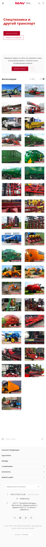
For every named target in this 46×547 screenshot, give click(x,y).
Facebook (20, 517)
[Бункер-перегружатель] (34, 123)
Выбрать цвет (7, 477)
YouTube (31, 517)
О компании (7, 466)
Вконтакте (15, 517)
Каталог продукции (10, 450)
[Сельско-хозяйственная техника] (34, 140)
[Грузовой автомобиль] (11, 123)
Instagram (25, 517)
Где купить (6, 455)
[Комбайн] (34, 90)
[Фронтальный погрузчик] (11, 272)
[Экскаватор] (34, 272)
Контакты (6, 472)
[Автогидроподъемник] (11, 239)
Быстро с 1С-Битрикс (22, 534)
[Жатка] (34, 387)
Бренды (5, 461)
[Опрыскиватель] (11, 337)
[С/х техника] (11, 387)
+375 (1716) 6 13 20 (17, 494)
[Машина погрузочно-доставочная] (11, 140)
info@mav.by (24, 499)
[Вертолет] (11, 90)
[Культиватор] (34, 239)
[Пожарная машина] (34, 107)
